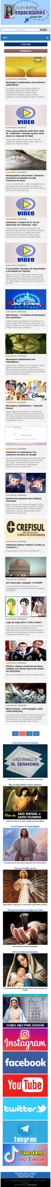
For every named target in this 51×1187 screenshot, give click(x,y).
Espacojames (32, 1185)
